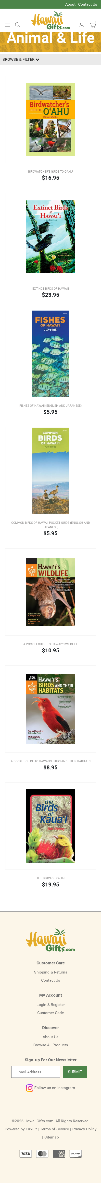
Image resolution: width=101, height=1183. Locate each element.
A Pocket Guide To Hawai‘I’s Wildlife (50, 644)
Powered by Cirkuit (21, 1129)
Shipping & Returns (50, 972)
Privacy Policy (84, 1129)
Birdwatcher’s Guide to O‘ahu (50, 171)
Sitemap (51, 1137)
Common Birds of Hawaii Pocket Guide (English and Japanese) (50, 525)
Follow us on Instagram (54, 1087)
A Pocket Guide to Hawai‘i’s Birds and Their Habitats (50, 761)
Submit (75, 1071)
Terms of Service (54, 1129)
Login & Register (51, 1004)
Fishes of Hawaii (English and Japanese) (50, 405)
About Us (50, 1036)
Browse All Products (50, 1045)
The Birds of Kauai (50, 878)
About (70, 4)
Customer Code (50, 1012)
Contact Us (87, 4)
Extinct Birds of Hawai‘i (50, 288)
